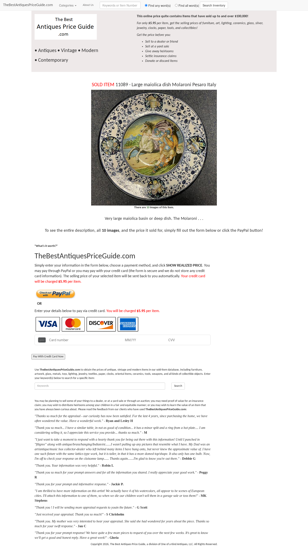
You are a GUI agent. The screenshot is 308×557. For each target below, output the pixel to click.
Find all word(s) (188, 5)
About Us (88, 5)
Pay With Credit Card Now (48, 356)
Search (178, 386)
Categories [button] (66, 5)
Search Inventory (214, 5)
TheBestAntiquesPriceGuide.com (28, 5)
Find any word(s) (159, 5)
